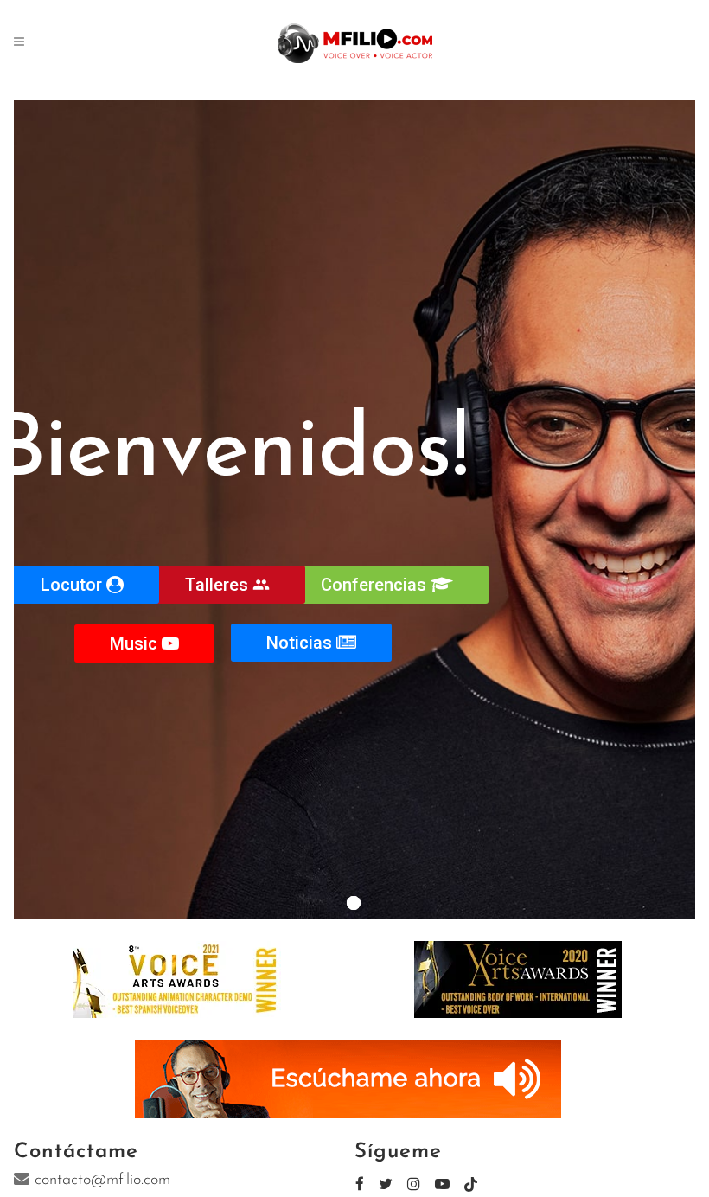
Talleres (227, 584)
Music (136, 643)
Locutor (73, 584)
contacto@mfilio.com (102, 1180)
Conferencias (376, 584)
